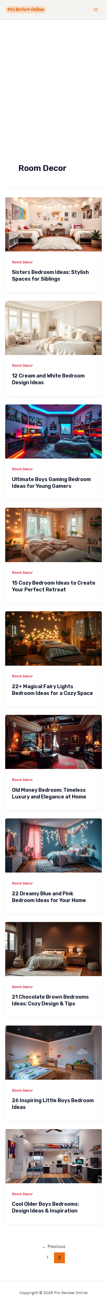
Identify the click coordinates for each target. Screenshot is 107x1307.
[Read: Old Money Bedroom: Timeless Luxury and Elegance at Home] (53, 741)
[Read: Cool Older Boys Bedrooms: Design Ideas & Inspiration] (53, 1155)
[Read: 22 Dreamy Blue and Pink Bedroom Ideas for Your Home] (53, 845)
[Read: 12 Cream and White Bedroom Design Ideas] (53, 327)
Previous (53, 1246)
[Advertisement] (53, 75)
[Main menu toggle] (96, 10)
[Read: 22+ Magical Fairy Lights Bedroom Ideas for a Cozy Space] (53, 638)
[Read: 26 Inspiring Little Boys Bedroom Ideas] (53, 1052)
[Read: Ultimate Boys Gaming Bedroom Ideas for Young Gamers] (53, 430)
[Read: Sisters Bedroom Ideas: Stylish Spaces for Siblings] (53, 223)
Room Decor (22, 262)
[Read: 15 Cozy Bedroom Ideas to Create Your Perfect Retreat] (53, 534)
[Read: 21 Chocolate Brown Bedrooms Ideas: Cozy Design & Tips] (53, 948)
